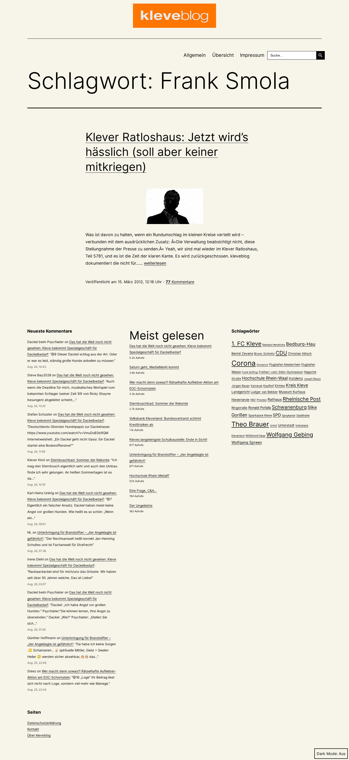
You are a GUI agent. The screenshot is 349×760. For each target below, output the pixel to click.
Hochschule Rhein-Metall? (149, 476)
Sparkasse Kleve (260, 415)
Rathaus (275, 399)
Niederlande (240, 400)
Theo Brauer (250, 424)
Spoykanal (288, 415)
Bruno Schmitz (264, 353)
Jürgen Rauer (240, 385)
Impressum (252, 55)
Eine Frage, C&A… (143, 490)
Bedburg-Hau (300, 344)
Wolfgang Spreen (246, 442)
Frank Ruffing (250, 372)
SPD (277, 414)
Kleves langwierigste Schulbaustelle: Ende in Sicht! (168, 439)
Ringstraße (239, 408)
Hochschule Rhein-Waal (265, 378)
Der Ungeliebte (140, 505)
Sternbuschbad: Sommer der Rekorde (80, 460)
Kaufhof (268, 385)
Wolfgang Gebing (289, 434)
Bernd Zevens (242, 353)
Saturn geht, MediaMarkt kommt (154, 367)
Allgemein (195, 55)
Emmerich (262, 364)
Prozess (262, 400)
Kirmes (280, 385)
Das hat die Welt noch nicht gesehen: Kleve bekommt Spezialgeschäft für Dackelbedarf (69, 348)
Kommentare (180, 281)
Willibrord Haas (255, 435)
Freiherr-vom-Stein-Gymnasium (281, 372)
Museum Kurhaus (292, 392)
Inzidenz (296, 378)
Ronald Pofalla (259, 408)
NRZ (253, 400)
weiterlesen (155, 263)
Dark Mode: (327, 753)
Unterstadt (286, 425)
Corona (243, 363)
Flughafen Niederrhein (284, 364)
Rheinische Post (302, 399)
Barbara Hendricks (273, 344)
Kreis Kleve (297, 385)
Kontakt (33, 729)
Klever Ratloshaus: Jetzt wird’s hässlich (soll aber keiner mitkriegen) (166, 152)
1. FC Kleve (246, 343)
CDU (281, 353)
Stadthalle (303, 415)
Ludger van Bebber (264, 392)
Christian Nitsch (300, 353)
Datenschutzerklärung (44, 723)
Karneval (256, 385)
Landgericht (240, 392)
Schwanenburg (289, 407)
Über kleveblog (39, 735)
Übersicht (223, 55)
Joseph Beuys (312, 378)
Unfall (273, 425)
